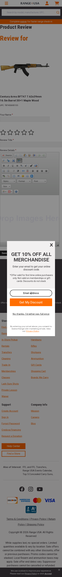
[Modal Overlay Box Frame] (31, 288)
